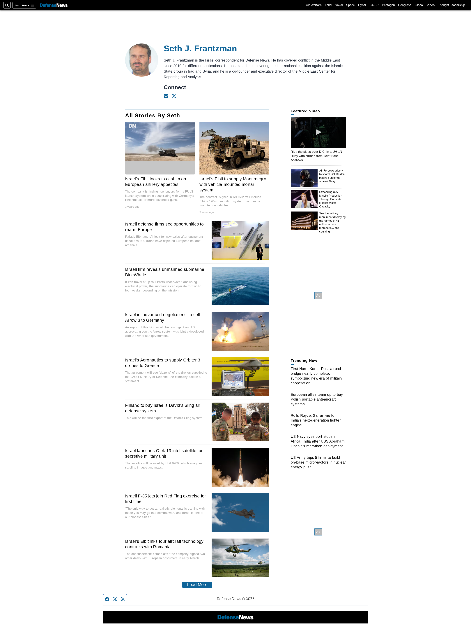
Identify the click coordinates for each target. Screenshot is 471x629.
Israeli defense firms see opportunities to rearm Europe (164, 227)
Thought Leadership (451, 5)
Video (431, 5)
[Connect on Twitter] (174, 95)
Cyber (362, 5)
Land (328, 5)
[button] (318, 132)
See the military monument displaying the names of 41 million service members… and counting (332, 222)
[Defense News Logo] (53, 5)
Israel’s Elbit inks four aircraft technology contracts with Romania (164, 544)
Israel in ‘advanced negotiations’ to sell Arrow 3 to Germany (162, 317)
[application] (160, 141)
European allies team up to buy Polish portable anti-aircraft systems (317, 399)
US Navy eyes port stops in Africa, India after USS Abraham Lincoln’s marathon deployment (318, 441)
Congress (404, 5)
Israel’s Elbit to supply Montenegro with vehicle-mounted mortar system (232, 184)
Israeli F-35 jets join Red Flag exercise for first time (165, 499)
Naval (339, 5)
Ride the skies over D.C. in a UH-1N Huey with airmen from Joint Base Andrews (316, 156)
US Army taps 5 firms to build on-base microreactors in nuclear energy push (318, 462)
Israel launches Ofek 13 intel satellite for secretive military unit (164, 453)
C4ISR (374, 5)
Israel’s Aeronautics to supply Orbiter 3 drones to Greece (162, 363)
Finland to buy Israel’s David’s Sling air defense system (162, 408)
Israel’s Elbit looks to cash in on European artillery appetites (155, 182)
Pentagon (388, 5)
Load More (197, 584)
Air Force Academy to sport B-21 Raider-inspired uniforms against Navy (332, 176)
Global (419, 5)
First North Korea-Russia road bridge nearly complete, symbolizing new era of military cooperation (316, 376)
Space (350, 5)
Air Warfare (314, 5)
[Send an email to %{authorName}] (166, 95)
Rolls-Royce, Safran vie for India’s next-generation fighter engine (316, 420)
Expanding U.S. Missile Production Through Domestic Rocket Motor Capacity (330, 199)
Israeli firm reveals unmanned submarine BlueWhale (164, 272)
